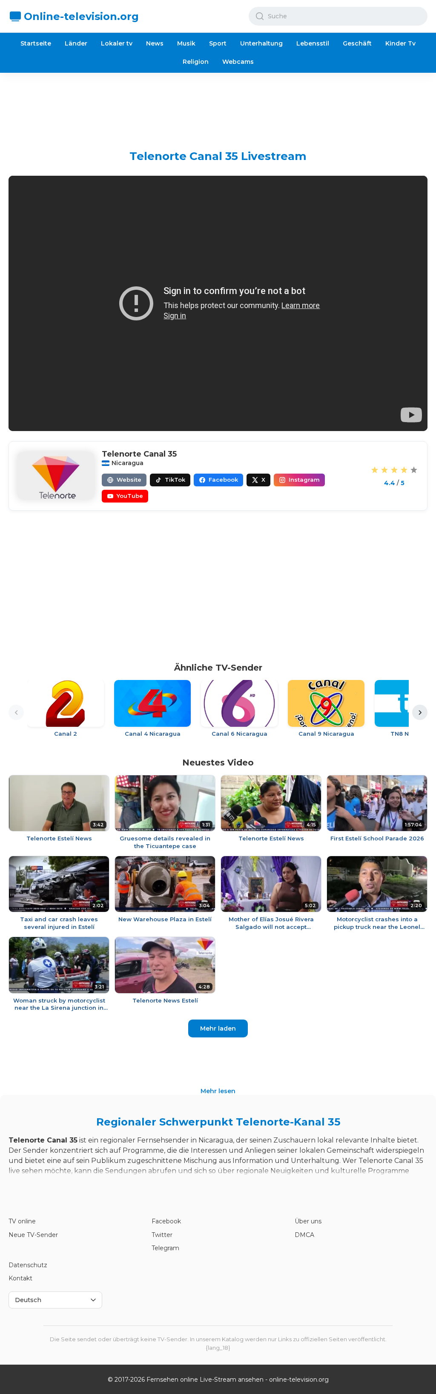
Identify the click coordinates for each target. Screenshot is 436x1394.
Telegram (165, 1248)
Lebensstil (312, 43)
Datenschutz (28, 1265)
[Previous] (16, 712)
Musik (186, 43)
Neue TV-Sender (33, 1235)
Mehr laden (218, 1028)
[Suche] (259, 16)
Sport (218, 43)
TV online (22, 1221)
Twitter (162, 1235)
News (155, 43)
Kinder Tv (400, 43)
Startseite (35, 43)
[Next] (419, 712)
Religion (196, 62)
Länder (76, 43)
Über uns (308, 1221)
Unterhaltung (261, 43)
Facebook (166, 1221)
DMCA (304, 1235)
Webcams (238, 62)
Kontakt (20, 1278)
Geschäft (357, 43)
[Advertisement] (218, 105)
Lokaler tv (116, 43)
